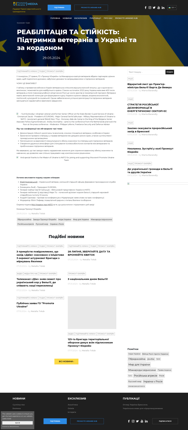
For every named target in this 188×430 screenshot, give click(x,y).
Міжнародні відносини (101, 219)
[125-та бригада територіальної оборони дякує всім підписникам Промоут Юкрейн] (92, 312)
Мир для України (81, 219)
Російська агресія (26, 224)
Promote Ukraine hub (91, 8)
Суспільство (19, 405)
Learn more (6, 418)
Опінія (71, 408)
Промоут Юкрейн (55, 71)
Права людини (164, 370)
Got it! (17, 423)
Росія (161, 376)
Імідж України (64, 219)
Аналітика (73, 405)
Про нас (108, 18)
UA (172, 8)
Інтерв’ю (72, 412)
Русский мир (42, 224)
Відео (20, 274)
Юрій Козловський (28, 182)
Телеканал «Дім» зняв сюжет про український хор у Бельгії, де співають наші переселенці (39, 282)
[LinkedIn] (163, 7)
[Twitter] (154, 7)
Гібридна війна (24, 219)
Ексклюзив (80, 18)
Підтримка (59, 8)
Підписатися (165, 421)
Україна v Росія (57, 224)
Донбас (150, 359)
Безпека (17, 408)
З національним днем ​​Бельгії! (88, 279)
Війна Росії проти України (155, 354)
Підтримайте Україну (27, 71)
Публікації (95, 18)
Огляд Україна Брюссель (135, 405)
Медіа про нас (31, 274)
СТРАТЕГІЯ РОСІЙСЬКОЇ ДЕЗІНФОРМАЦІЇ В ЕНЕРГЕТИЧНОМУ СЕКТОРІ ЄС (147, 108)
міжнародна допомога (136, 386)
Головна (55, 18)
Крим (158, 359)
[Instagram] (150, 7)
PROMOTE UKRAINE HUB (126, 18)
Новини (67, 18)
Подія (28, 22)
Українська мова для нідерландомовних (143, 408)
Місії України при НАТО (42, 205)
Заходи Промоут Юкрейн (44, 219)
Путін (130, 375)
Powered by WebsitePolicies (10, 426)
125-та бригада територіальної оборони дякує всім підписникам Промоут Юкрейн (90, 342)
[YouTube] (158, 7)
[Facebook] (145, 7)
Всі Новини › (66, 361)
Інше (130, 79)
